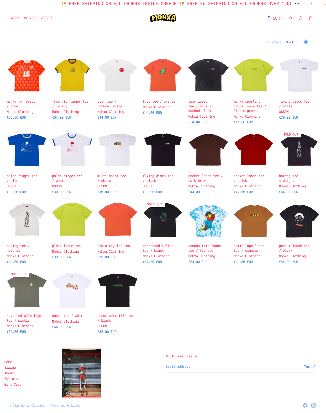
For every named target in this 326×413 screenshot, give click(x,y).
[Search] (290, 18)
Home (8, 362)
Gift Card (12, 384)
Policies (12, 378)
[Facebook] (305, 405)
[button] (292, 42)
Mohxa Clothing (33, 405)
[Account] (300, 18)
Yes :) (309, 366)
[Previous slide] (12, 75)
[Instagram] (313, 405)
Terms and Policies (65, 405)
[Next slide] (42, 75)
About (9, 373)
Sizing (10, 367)
